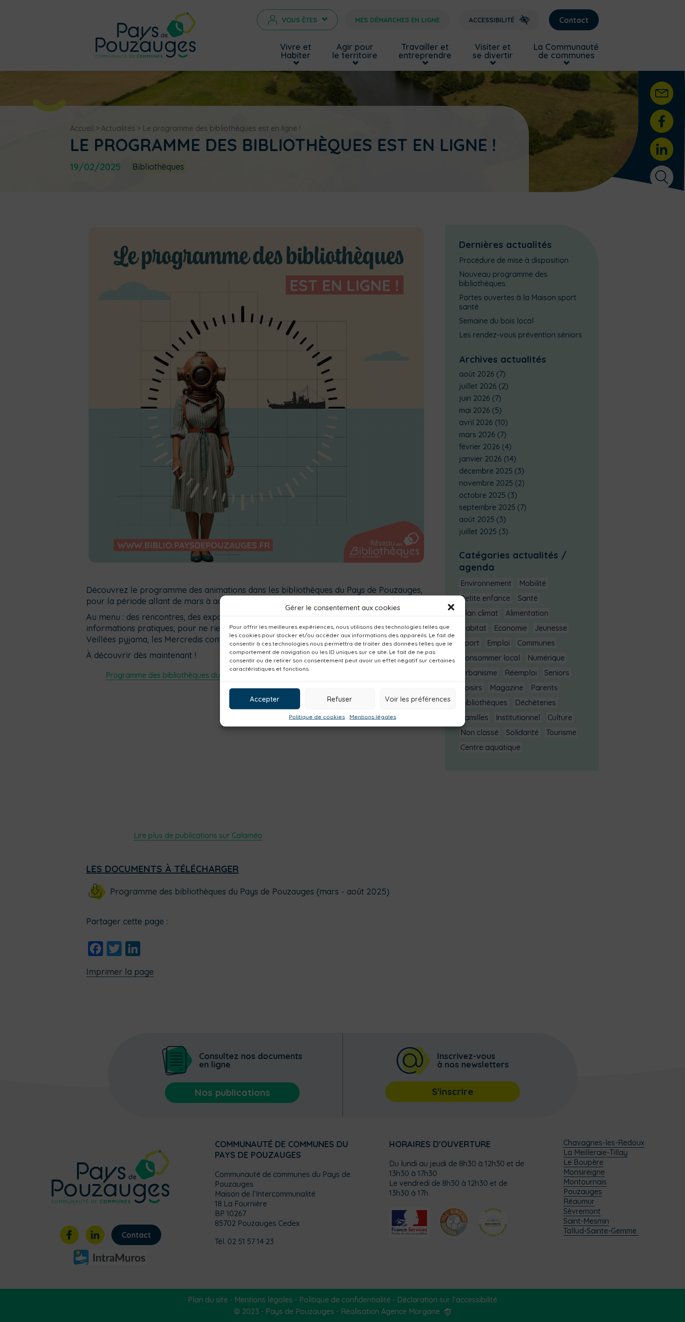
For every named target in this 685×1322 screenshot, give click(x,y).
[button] (451, 607)
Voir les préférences (418, 698)
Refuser (339, 698)
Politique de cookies (317, 717)
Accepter (265, 698)
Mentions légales (372, 717)
